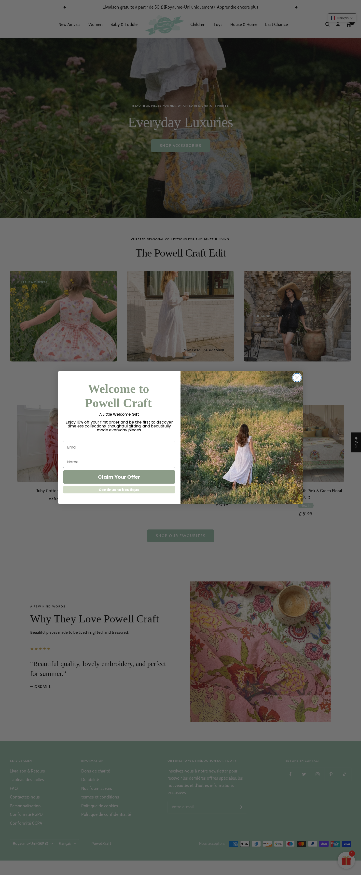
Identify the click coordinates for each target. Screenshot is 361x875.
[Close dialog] (297, 377)
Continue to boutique (119, 489)
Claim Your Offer (119, 477)
